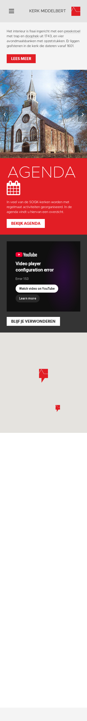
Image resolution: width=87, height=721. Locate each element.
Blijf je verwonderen (33, 321)
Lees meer (21, 58)
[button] (58, 408)
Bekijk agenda (25, 223)
